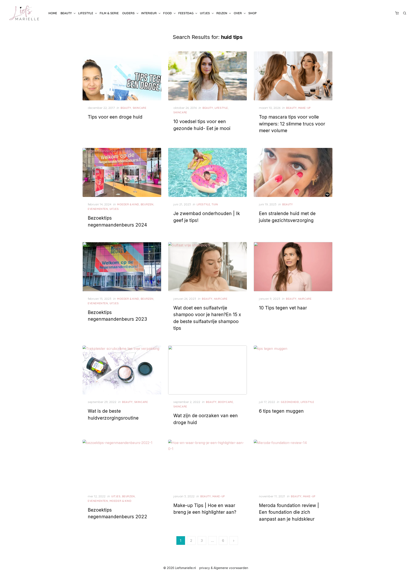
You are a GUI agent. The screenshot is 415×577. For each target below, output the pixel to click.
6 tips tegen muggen (281, 411)
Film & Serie (109, 13)
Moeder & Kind (128, 204)
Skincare (140, 107)
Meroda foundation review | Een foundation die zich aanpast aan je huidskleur (289, 512)
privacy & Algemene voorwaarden (223, 568)
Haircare (221, 298)
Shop (252, 13)
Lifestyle (85, 13)
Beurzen (147, 204)
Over (238, 13)
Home (52, 13)
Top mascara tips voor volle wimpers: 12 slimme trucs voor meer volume (292, 123)
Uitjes (205, 13)
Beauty (66, 13)
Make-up (304, 107)
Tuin (215, 204)
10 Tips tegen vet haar (283, 308)
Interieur (149, 13)
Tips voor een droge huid (115, 117)
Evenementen (98, 209)
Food (167, 13)
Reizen (221, 13)
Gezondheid (290, 402)
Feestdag (185, 13)
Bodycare (225, 402)
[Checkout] (396, 13)
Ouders (128, 13)
